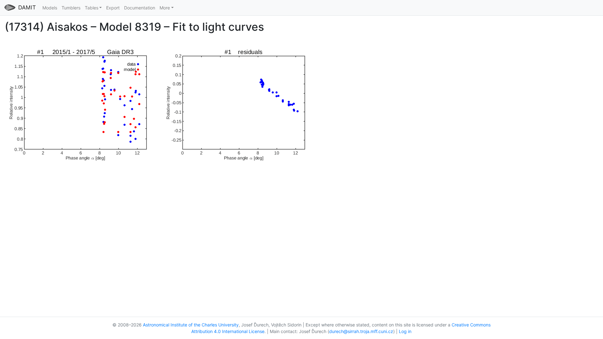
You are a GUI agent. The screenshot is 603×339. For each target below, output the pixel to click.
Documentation (139, 7)
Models (49, 7)
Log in (405, 331)
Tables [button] (91, 7)
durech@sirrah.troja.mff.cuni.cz (361, 331)
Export (113, 7)
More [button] (165, 7)
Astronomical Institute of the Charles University (191, 324)
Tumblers (71, 7)
